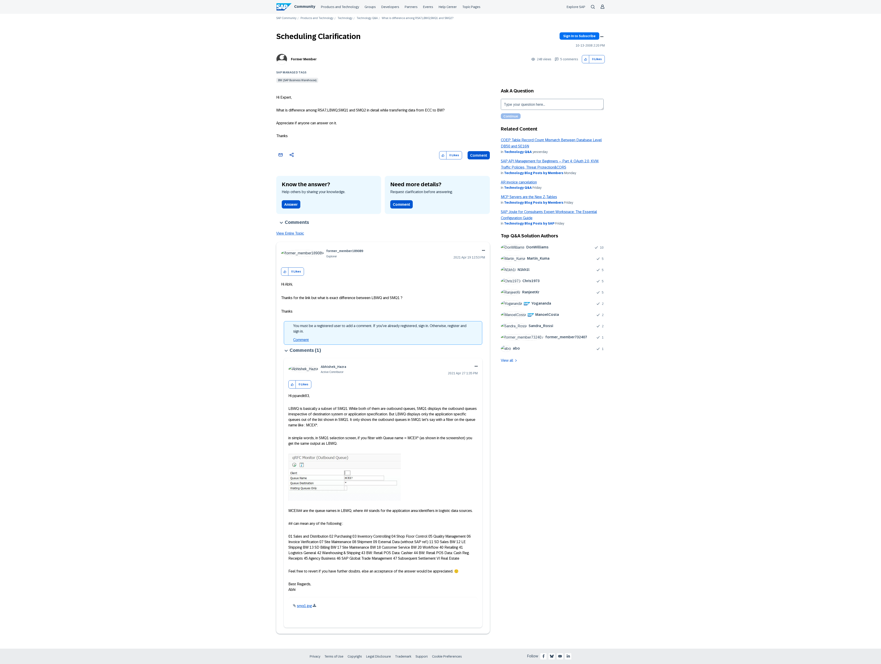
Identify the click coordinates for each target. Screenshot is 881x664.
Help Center (448, 7)
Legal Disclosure (378, 656)
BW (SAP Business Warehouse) (297, 80)
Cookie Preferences (447, 656)
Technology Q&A (367, 18)
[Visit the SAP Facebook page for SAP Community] (543, 656)
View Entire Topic (290, 233)
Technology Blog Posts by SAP (529, 223)
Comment (478, 155)
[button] (585, 59)
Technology (344, 18)
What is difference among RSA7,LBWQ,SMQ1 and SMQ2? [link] (417, 18)
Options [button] (602, 37)
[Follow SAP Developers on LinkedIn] (568, 656)
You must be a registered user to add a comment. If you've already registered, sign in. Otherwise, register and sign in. (379, 328)
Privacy (315, 656)
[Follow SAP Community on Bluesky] (552, 656)
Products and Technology (340, 7)
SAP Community (286, 18)
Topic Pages (471, 7)
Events (428, 7)
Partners (411, 7)
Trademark (403, 656)
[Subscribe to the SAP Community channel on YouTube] (560, 656)
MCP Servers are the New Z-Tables (529, 197)
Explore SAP (576, 7)
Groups (370, 7)
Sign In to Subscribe (579, 36)
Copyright (355, 656)
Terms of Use (333, 656)
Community (304, 6)
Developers (390, 7)
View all (507, 360)
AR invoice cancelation (519, 182)
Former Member (304, 59)
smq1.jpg (304, 606)
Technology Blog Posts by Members (533, 173)
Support (421, 656)
